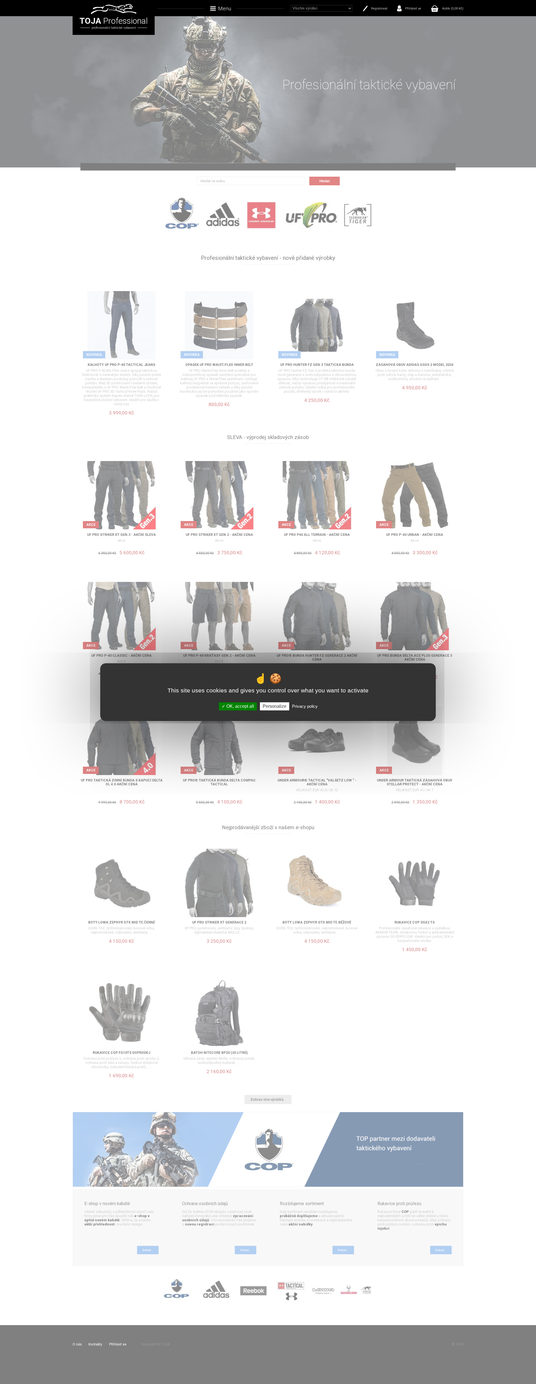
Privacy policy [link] (305, 706)
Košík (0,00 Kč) (452, 8)
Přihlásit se (413, 8)
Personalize (274, 706)
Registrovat (379, 8)
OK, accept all (239, 706)
